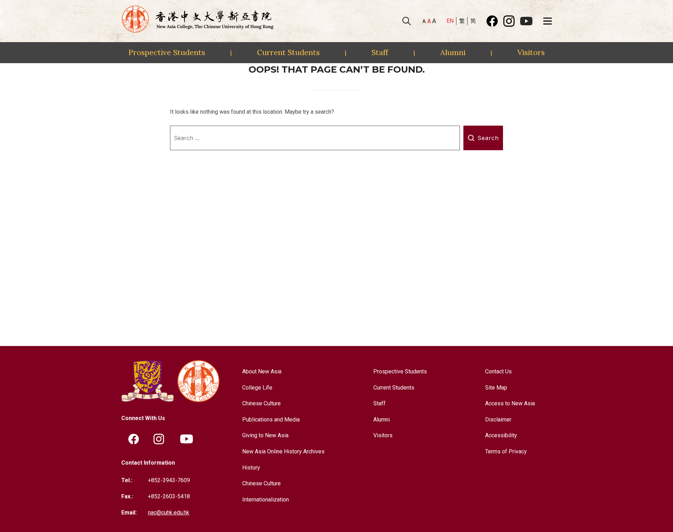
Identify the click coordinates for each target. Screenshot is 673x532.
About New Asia (261, 371)
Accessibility (501, 435)
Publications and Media (271, 419)
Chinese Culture (261, 403)
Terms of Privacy (506, 451)
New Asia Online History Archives (283, 451)
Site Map (496, 387)
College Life (257, 387)
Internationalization (265, 499)
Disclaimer (498, 419)
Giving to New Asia (265, 435)
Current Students (288, 52)
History (251, 467)
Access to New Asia (510, 403)
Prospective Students (166, 52)
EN (450, 21)
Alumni (452, 52)
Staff (380, 52)
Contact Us (498, 371)
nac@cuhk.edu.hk (168, 512)
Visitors (531, 52)
